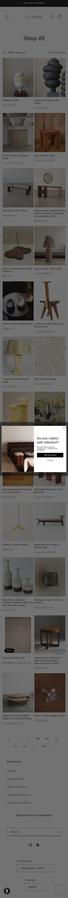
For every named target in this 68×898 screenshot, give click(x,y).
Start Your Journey (50, 455)
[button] (6, 890)
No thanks (50, 460)
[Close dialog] (64, 427)
